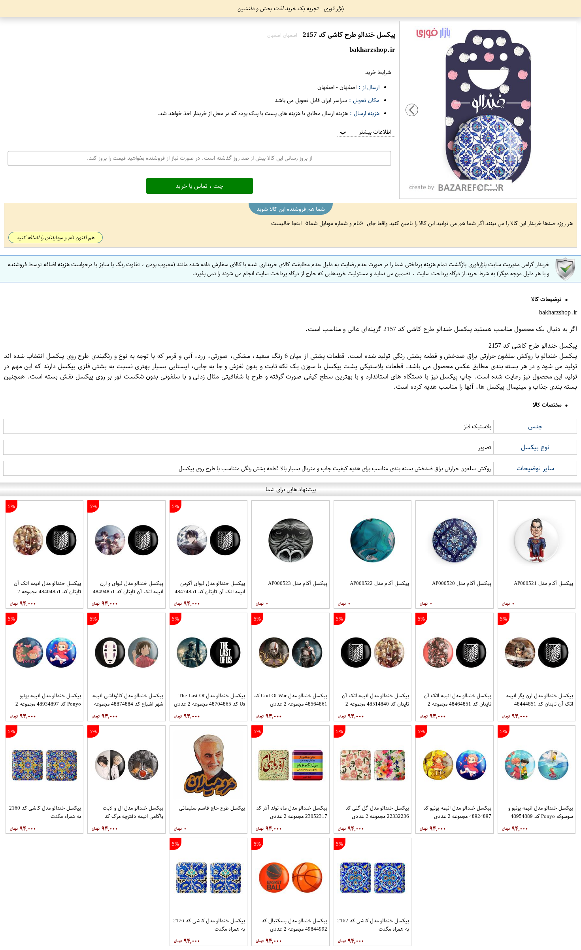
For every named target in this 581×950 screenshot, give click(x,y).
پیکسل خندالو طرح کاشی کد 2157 (427, 329)
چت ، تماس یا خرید (199, 186)
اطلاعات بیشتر (365, 131)
